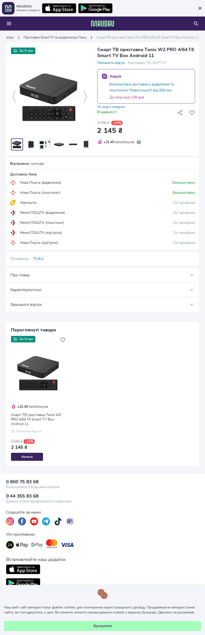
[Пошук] (196, 24)
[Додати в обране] (192, 113)
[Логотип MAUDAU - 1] (102, 24)
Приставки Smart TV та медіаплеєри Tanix (55, 38)
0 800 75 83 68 (22, 482)
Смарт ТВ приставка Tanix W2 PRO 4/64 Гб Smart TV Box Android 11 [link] (147, 38)
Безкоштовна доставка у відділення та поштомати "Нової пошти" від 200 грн (142, 87)
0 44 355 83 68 (22, 496)
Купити (27, 457)
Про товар (20, 275)
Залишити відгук (111, 63)
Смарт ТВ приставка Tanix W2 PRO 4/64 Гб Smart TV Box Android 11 (36, 419)
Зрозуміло (102, 625)
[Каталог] (9, 24)
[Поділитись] (180, 113)
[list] (10, 521)
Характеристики (25, 290)
